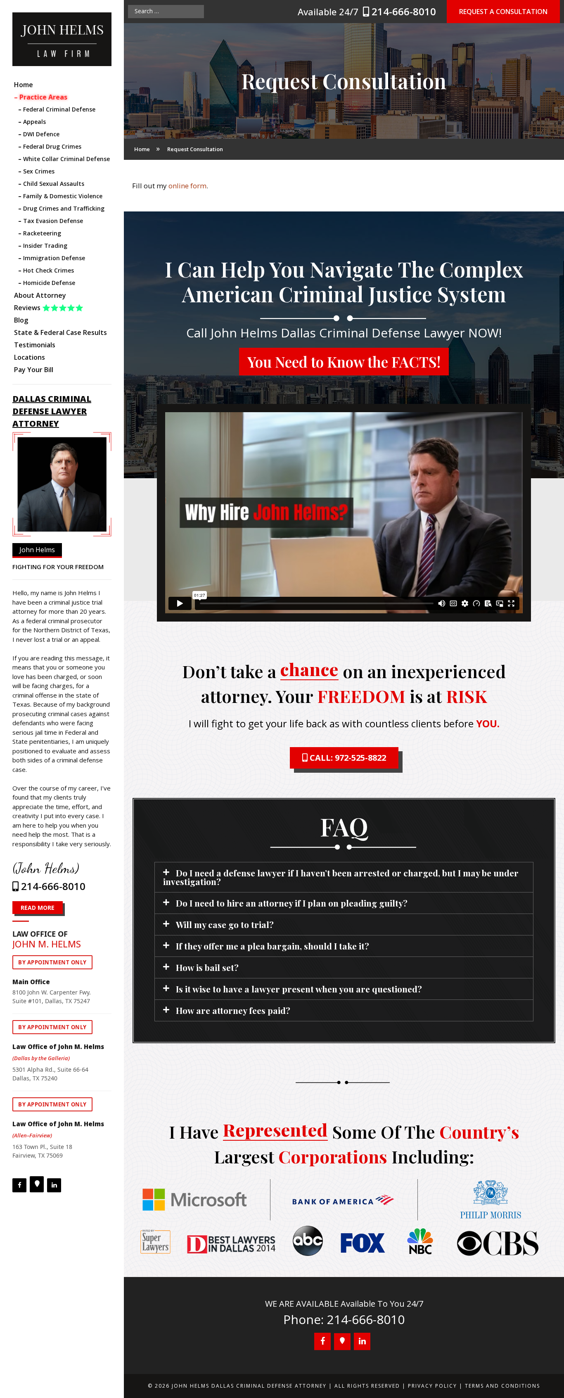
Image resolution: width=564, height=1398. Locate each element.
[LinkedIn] (54, 1185)
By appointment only (52, 962)
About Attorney (40, 295)
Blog (21, 320)
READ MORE (38, 907)
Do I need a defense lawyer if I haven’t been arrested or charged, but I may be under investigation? (341, 877)
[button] (344, 877)
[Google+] (37, 1184)
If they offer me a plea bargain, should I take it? (272, 946)
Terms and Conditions (502, 1385)
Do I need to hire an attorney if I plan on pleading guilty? (292, 903)
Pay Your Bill (33, 369)
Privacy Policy (432, 1385)
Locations (29, 357)
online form (187, 185)
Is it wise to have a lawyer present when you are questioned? (299, 989)
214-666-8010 (403, 11)
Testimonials (34, 344)
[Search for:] (166, 11)
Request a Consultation (503, 11)
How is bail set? (207, 967)
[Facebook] (19, 1185)
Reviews (48, 307)
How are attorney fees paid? (233, 1010)
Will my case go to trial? (225, 924)
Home (23, 84)
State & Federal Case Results (60, 332)
